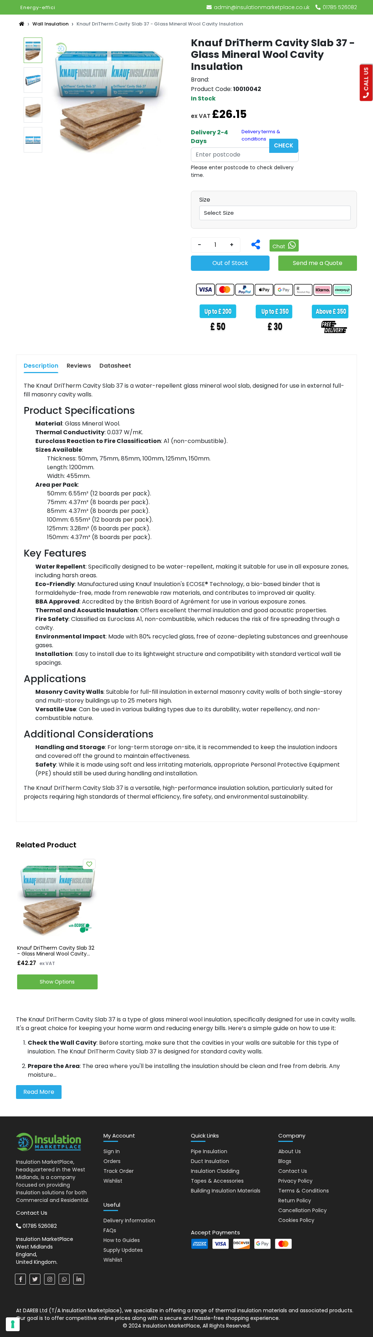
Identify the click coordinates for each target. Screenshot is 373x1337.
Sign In (111, 1151)
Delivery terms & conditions (261, 135)
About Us (289, 1151)
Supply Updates (123, 1250)
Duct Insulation (210, 1161)
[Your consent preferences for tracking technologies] (13, 1324)
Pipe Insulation (209, 1151)
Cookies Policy (296, 1220)
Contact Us (292, 1171)
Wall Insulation (50, 23)
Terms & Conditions (303, 1190)
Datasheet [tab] (115, 365)
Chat (279, 246)
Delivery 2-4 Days (209, 136)
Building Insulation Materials (225, 1190)
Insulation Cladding (215, 1171)
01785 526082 (339, 7)
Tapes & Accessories (217, 1180)
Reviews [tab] (79, 365)
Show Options (57, 981)
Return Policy (294, 1200)
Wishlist (112, 1180)
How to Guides (121, 1240)
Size (204, 199)
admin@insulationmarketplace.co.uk (261, 7)
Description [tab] (41, 365)
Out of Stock (230, 263)
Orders (112, 1161)
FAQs (109, 1230)
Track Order (118, 1171)
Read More (38, 1092)
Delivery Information (129, 1220)
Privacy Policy (295, 1180)
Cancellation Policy (302, 1210)
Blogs (284, 1161)
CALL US (366, 79)
